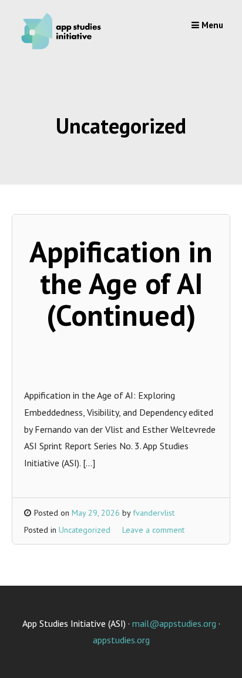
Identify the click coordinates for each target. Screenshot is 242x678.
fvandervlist (153, 512)
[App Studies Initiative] (63, 49)
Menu (211, 25)
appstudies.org (121, 640)
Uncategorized (84, 530)
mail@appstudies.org (174, 623)
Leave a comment (153, 530)
